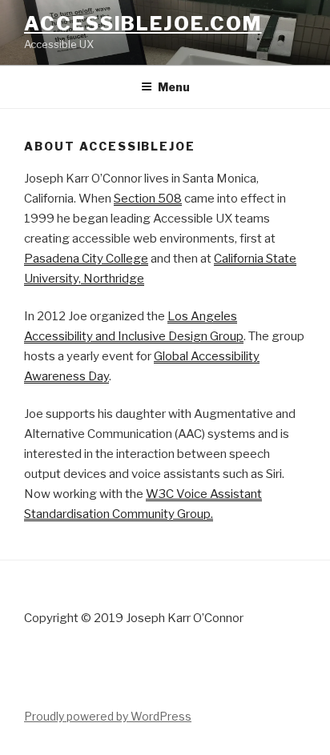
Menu (174, 87)
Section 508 (148, 198)
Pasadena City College (86, 258)
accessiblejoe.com (143, 23)
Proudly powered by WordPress (107, 716)
